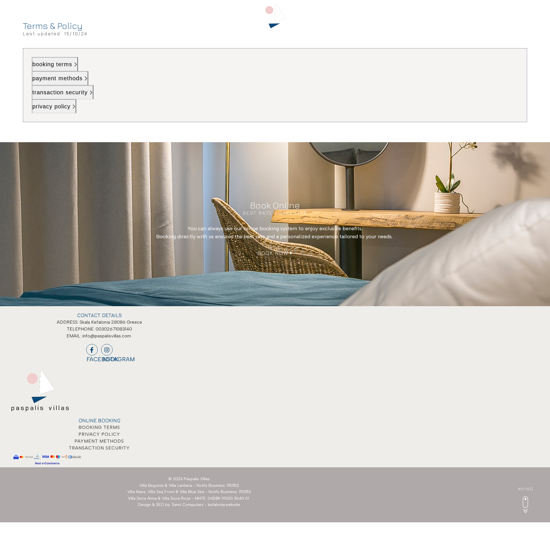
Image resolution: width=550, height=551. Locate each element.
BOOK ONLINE (521, 10)
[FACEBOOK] (92, 349)
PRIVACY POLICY (99, 434)
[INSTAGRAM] (107, 349)
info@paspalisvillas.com (106, 336)
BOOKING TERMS (99, 427)
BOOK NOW (274, 253)
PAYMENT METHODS (99, 441)
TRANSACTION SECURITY (99, 448)
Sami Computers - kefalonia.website (206, 504)
